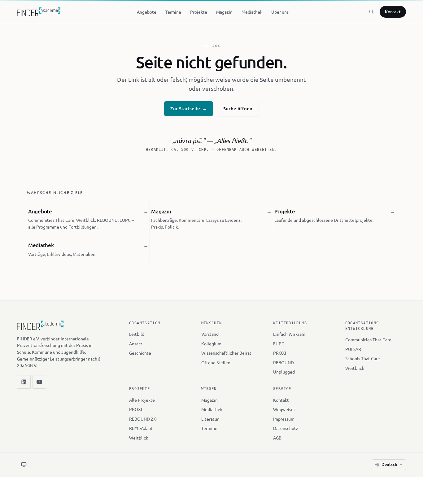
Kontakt (393, 12)
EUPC (278, 343)
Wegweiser (284, 409)
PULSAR (353, 349)
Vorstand (210, 334)
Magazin (209, 400)
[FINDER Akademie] (40, 328)
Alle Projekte (142, 400)
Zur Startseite (188, 108)
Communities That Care (368, 339)
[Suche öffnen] (371, 12)
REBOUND (283, 362)
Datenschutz (285, 428)
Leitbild (136, 334)
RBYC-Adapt (141, 428)
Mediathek (211, 409)
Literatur (210, 419)
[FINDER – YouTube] (39, 382)
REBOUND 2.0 (143, 419)
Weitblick (354, 368)
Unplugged (284, 371)
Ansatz (135, 343)
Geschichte (140, 353)
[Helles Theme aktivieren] (24, 464)
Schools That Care (362, 358)
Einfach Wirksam (289, 334)
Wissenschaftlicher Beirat (226, 353)
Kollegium (211, 343)
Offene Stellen (215, 362)
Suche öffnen (237, 108)
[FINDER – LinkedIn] (24, 382)
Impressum (283, 419)
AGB (277, 437)
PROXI (279, 353)
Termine (209, 428)
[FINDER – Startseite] (38, 12)
